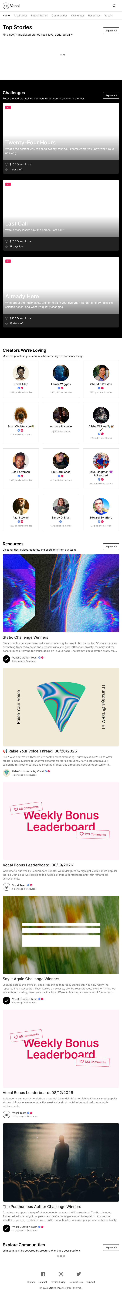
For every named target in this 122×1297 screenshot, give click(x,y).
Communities (59, 15)
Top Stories (20, 15)
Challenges (77, 15)
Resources (94, 15)
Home (6, 15)
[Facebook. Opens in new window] (43, 1274)
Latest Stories (39, 15)
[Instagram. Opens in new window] (61, 1274)
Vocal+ (108, 15)
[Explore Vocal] (114, 6)
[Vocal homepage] (11, 6)
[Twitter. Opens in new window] (79, 1274)
